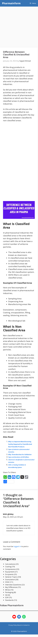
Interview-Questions (13, 584)
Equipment (9, 572)
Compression (10, 569)
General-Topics (11, 577)
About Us (20, 625)
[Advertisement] (19, 26)
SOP (6, 597)
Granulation (10, 579)
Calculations (10, 564)
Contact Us (26, 625)
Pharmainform (11, 3)
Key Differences (11, 587)
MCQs (7, 590)
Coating (8, 566)
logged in (17, 546)
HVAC (7, 582)
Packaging (9, 592)
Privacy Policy (13, 625)
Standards (9, 600)
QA (6, 595)
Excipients (9, 574)
